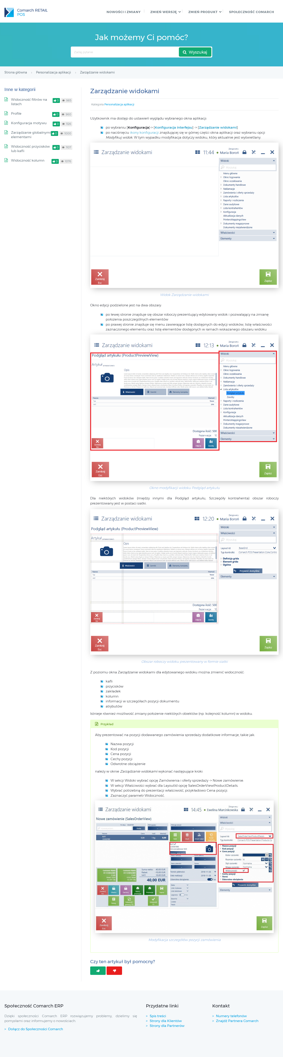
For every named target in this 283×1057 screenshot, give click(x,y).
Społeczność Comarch (251, 12)
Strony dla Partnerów (167, 1026)
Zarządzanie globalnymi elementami (31, 134)
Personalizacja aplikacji (119, 104)
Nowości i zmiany (124, 12)
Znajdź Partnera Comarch (237, 1021)
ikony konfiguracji (144, 132)
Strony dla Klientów (166, 1021)
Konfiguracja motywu (29, 123)
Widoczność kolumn (27, 160)
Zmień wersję (163, 12)
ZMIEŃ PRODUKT (203, 12)
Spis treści (158, 1016)
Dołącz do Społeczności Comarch (35, 1029)
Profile (16, 113)
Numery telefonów (231, 1016)
